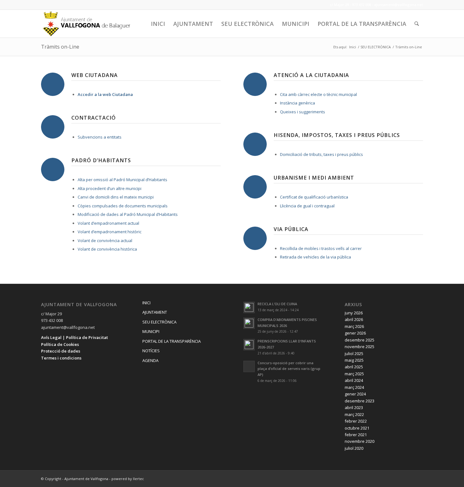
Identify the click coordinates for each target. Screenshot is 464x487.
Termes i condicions (61, 358)
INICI (146, 303)
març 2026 (354, 326)
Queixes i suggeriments (302, 112)
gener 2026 (355, 333)
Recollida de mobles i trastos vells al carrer (321, 248)
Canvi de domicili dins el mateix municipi (116, 197)
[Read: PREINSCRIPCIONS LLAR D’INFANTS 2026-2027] (249, 344)
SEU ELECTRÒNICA (159, 322)
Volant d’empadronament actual (108, 223)
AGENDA (150, 360)
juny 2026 (354, 313)
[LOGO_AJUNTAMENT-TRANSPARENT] (86, 24)
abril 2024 (354, 380)
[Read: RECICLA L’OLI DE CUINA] (249, 307)
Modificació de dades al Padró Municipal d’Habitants (128, 214)
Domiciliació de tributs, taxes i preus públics (321, 154)
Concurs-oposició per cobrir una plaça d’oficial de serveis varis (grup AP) (289, 368)
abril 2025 (354, 367)
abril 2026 (354, 319)
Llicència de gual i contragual (307, 206)
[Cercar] (416, 24)
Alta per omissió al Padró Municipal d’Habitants (122, 179)
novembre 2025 (359, 346)
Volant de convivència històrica (107, 249)
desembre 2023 (359, 401)
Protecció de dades (60, 351)
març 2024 (354, 387)
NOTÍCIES (151, 350)
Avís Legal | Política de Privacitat (74, 337)
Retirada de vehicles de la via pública (315, 257)
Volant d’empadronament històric (109, 232)
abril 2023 (354, 407)
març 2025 (354, 374)
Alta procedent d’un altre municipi (109, 188)
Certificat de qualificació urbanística (314, 197)
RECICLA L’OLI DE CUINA (277, 303)
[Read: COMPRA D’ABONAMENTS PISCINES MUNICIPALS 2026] (249, 323)
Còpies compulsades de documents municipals (123, 206)
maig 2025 (354, 360)
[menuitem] (158, 24)
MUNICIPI (150, 331)
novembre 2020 (359, 441)
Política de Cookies (60, 344)
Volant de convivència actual (105, 240)
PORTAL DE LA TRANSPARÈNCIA (171, 341)
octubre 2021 (357, 428)
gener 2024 (355, 394)
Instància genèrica (297, 103)
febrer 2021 (356, 434)
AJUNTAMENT (154, 312)
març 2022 (354, 414)
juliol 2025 (354, 353)
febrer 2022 (356, 421)
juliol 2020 (354, 448)
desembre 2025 (359, 340)
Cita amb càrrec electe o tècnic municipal (318, 94)
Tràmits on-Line (60, 46)
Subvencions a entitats (100, 137)
